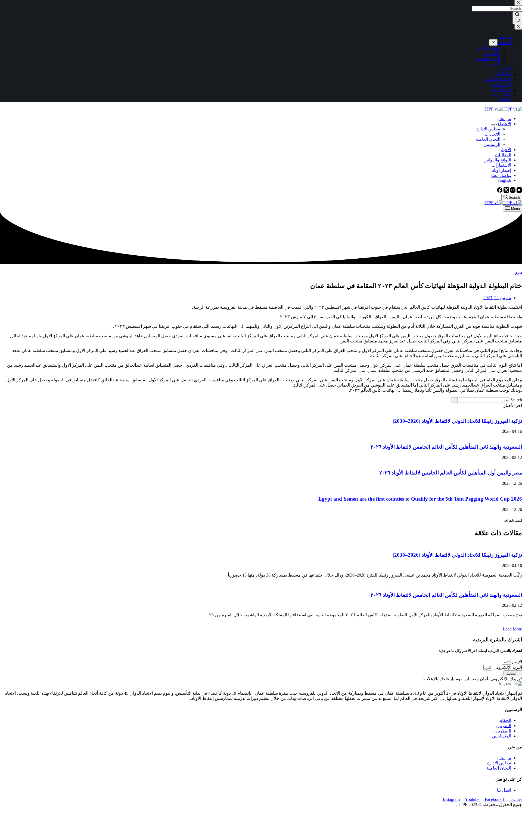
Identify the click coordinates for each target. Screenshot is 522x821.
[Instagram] (512, 191)
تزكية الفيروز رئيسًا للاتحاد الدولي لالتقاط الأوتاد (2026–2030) (457, 421)
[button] (512, 629)
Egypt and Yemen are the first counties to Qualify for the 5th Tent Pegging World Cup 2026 (420, 499)
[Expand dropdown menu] (493, 125)
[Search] (454, 400)
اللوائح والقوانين (497, 160)
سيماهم (502, 814)
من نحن (504, 118)
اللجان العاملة (488, 139)
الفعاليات (503, 154)
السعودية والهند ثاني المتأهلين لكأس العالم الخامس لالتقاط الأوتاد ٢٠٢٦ (446, 447)
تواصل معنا (501, 175)
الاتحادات (492, 134)
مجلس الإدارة (488, 129)
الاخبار (518, 273)
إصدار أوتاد (501, 170)
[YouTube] (518, 191)
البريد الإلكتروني (507, 667)
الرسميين (491, 144)
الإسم (516, 661)
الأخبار (505, 149)
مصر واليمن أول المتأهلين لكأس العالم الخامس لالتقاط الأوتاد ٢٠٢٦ (450, 473)
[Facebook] (499, 191)
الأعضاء (504, 123)
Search (516, 399)
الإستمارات (501, 165)
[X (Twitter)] (505, 191)
